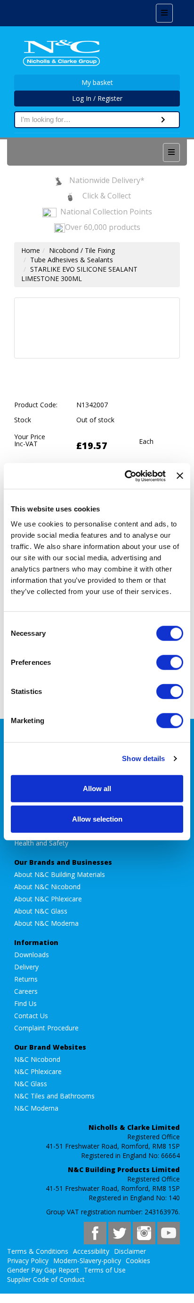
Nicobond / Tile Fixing (82, 250)
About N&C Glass (40, 911)
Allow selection (97, 819)
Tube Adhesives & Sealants (71, 259)
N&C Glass (30, 1083)
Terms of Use (105, 1269)
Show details (143, 758)
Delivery (26, 966)
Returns (26, 979)
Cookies (138, 1260)
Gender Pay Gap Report (43, 1269)
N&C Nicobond (37, 1059)
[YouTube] (168, 1233)
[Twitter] (119, 1233)
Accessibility (91, 1251)
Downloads (31, 954)
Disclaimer (130, 1251)
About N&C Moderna (46, 923)
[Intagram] (144, 1233)
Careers (26, 991)
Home (30, 250)
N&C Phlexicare (38, 1071)
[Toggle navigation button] (164, 13)
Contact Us (31, 1015)
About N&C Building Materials (59, 874)
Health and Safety (41, 842)
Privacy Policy (27, 1260)
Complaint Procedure (46, 1027)
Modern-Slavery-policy (87, 1260)
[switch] (169, 662)
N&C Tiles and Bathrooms (54, 1095)
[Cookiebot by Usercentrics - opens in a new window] (126, 476)
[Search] (163, 119)
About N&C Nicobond (47, 886)
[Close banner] (180, 475)
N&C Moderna (36, 1108)
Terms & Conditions (37, 1251)
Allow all (97, 788)
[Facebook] (95, 1233)
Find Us (25, 1003)
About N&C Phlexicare (48, 898)
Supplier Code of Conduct (46, 1279)
